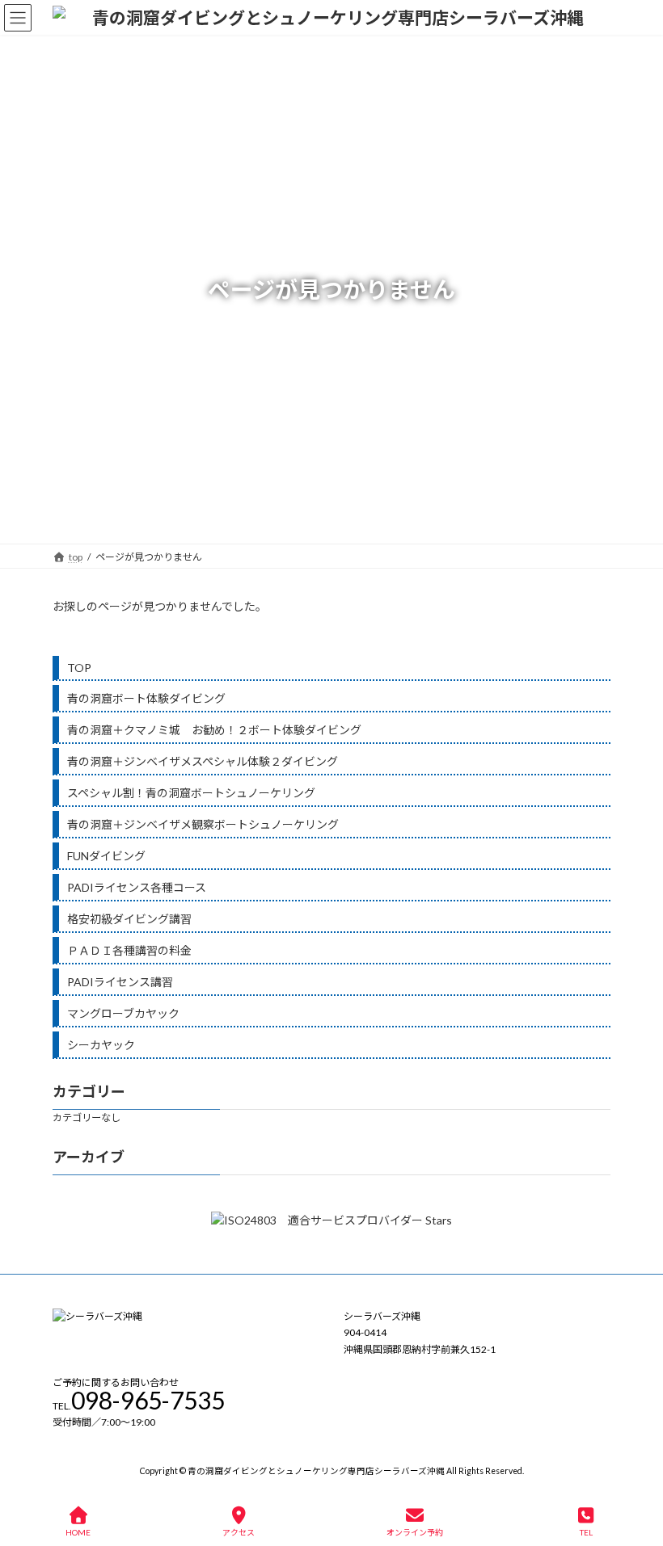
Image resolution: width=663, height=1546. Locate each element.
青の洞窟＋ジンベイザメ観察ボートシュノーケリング (203, 824)
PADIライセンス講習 (120, 982)
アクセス (238, 1532)
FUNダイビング (106, 856)
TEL (586, 1532)
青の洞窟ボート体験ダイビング (146, 698)
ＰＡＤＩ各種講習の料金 (129, 950)
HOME (78, 1532)
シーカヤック (101, 1045)
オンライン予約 (414, 1532)
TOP (79, 667)
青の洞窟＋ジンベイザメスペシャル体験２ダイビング (202, 761)
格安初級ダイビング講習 (129, 919)
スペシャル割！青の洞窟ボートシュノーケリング (191, 793)
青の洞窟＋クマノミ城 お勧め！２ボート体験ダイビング (214, 730)
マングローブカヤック (123, 1013)
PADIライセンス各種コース (136, 887)
